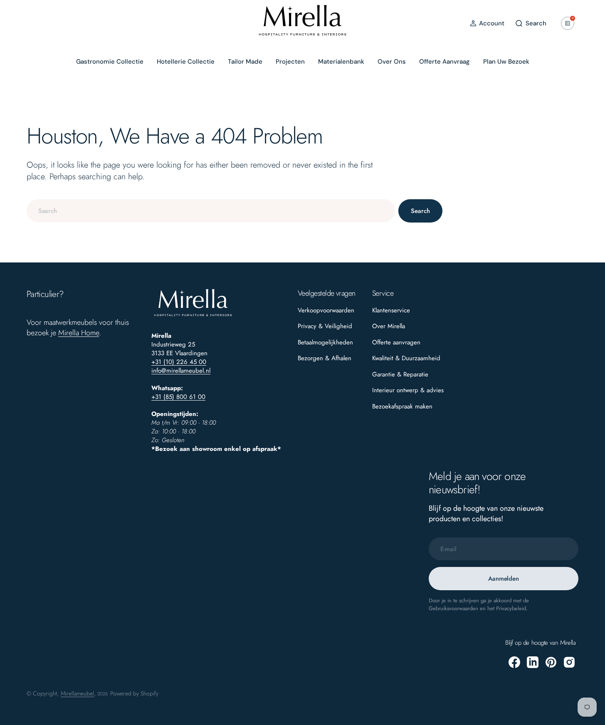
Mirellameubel (77, 693)
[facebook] (514, 662)
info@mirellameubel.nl (180, 370)
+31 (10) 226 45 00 (178, 361)
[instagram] (569, 662)
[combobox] (211, 210)
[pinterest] (551, 662)
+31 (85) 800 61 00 (178, 396)
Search (420, 210)
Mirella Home (78, 332)
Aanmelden (503, 578)
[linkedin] (533, 662)
